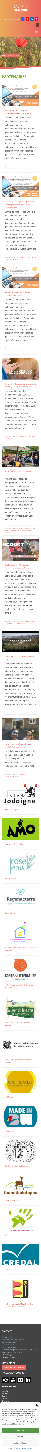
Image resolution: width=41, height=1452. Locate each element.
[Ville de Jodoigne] (20, 794)
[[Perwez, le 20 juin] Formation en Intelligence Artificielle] (20, 277)
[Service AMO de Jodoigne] (20, 829)
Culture (27, 621)
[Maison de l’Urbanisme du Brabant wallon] (20, 1044)
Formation (32, 167)
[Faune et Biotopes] (20, 1185)
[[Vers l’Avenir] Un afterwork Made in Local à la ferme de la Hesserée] (20, 729)
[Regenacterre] (20, 898)
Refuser (20, 1437)
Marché (28, 530)
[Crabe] (20, 1220)
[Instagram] (36, 19)
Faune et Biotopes (12, 1200)
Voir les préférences (20, 1443)
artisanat (19, 528)
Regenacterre (10, 913)
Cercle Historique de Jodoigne (16, 1166)
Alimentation (6, 1393)
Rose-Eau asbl (10, 878)
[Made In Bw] (20, 1116)
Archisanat (9, 1097)
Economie (5, 1401)
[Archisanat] (20, 1082)
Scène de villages (20, 623)
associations (26, 528)
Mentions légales (27, 1448)
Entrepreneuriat (20, 530)
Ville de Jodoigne (11, 809)
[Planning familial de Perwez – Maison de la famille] (20, 932)
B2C (34, 528)
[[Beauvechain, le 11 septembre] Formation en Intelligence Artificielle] (20, 95)
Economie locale (23, 167)
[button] (37, 1405)
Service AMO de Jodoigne (15, 844)
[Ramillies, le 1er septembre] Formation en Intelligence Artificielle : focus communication (20, 205)
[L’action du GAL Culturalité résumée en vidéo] (20, 641)
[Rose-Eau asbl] (20, 863)
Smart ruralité (17, 169)
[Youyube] (27, 19)
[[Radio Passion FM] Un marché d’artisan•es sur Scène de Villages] (20, 550)
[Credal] (20, 1254)
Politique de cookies (14, 1448)
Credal (7, 1269)
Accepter (20, 1430)
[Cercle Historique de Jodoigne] (20, 1151)
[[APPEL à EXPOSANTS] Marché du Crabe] (20, 456)
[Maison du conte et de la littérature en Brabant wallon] (20, 970)
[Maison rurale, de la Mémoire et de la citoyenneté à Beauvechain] (20, 1289)
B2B (17, 167)
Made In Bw (9, 1131)
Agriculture (6, 1391)
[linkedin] (32, 19)
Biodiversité (6, 1396)
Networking (8, 169)
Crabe (7, 1235)
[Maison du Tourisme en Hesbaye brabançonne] (20, 1007)
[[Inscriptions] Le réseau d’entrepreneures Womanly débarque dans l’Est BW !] (20, 369)
